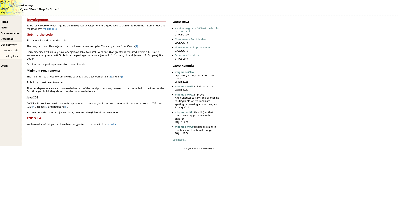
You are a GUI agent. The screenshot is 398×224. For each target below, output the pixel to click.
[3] (122, 76)
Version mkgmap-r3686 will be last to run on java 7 (197, 29)
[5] (46, 106)
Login (4, 65)
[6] (65, 106)
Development (9, 44)
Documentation (11, 33)
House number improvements (193, 47)
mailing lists (11, 56)
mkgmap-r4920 (184, 126)
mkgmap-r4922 (184, 94)
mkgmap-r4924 (184, 72)
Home (4, 21)
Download (7, 39)
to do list (111, 124)
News (4, 27)
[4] (33, 106)
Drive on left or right (187, 55)
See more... (179, 139)
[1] (136, 46)
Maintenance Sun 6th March (191, 39)
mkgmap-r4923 (184, 86)
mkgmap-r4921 (184, 112)
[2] (110, 76)
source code (11, 50)
